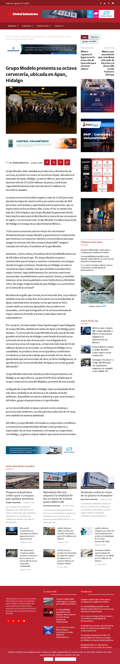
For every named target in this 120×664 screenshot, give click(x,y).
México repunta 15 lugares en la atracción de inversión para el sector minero (88, 60)
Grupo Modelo (89, 41)
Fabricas (94, 37)
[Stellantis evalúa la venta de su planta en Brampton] (97, 480)
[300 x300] (97, 191)
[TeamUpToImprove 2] (97, 311)
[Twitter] (108, 3)
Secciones (16, 37)
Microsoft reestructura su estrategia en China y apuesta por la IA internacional (29, 533)
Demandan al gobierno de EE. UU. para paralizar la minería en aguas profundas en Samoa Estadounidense (97, 637)
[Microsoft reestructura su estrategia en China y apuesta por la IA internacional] (12, 531)
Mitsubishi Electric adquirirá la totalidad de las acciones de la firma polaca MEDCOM (96, 647)
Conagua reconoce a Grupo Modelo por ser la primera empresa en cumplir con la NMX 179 (102, 365)
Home (8, 37)
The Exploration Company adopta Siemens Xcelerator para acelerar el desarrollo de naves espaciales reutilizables (28, 558)
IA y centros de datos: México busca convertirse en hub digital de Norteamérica (96, 267)
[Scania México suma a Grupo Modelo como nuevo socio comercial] (86, 350)
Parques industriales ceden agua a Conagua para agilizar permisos (20, 495)
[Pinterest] (60, 162)
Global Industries (21, 163)
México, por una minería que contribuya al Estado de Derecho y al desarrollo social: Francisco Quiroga (106, 63)
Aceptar (48, 659)
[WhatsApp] (67, 162)
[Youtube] (113, 3)
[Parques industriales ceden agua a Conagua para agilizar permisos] (22, 480)
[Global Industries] (8, 162)
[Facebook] (100, 3)
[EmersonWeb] (41, 56)
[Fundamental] (77, 14)
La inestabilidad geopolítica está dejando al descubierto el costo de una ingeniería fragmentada (97, 258)
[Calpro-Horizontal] (41, 151)
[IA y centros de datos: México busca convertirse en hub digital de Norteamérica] (48, 630)
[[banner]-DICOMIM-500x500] (97, 111)
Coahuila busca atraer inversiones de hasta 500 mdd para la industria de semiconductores (97, 628)
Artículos (10, 488)
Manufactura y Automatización (33, 37)
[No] (116, 656)
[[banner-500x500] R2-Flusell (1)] (97, 230)
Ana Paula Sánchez (51, 506)
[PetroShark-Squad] (97, 151)
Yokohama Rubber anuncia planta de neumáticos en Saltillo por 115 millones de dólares (104, 555)
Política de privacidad (65, 659)
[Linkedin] (104, 3)
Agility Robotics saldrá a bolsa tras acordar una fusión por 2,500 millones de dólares (66, 533)
